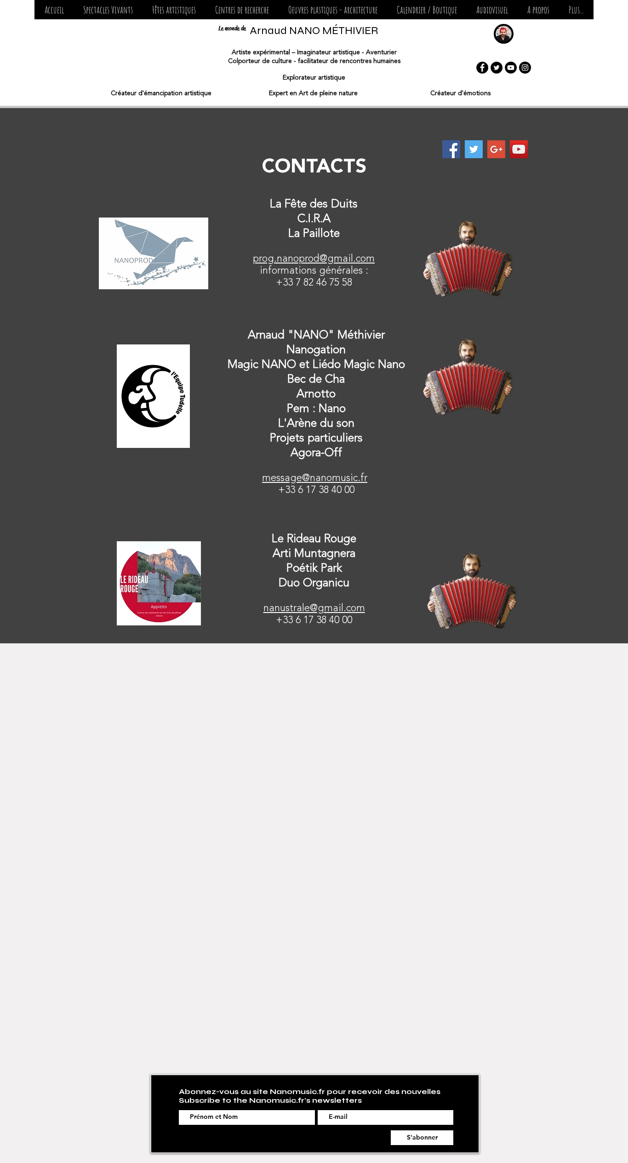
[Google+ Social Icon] (496, 149)
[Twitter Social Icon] (474, 149)
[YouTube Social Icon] (519, 149)
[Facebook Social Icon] (451, 149)
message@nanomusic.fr (314, 478)
